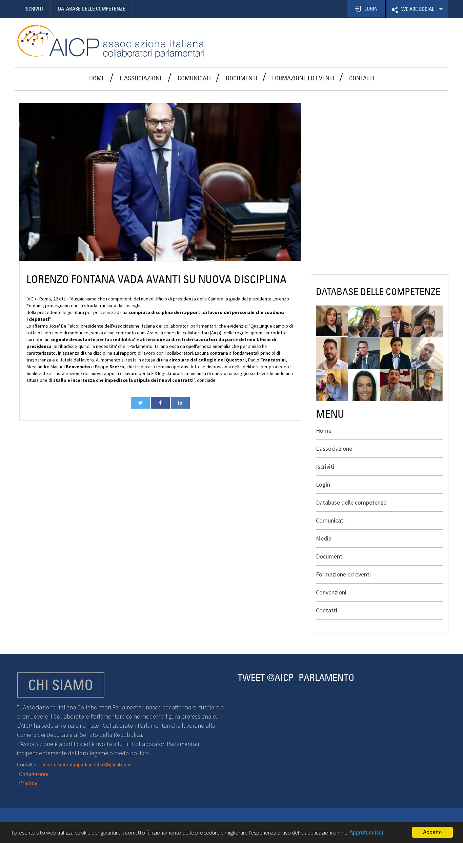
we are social (417, 12)
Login (323, 484)
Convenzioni (331, 592)
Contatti (361, 78)
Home (97, 78)
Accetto (432, 832)
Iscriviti (33, 8)
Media (323, 538)
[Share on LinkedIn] (180, 403)
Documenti (241, 78)
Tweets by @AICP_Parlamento (267, 704)
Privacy (28, 783)
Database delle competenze (351, 502)
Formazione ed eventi (343, 574)
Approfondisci (366, 832)
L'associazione (141, 78)
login (371, 8)
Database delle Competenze (91, 8)
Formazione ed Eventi (303, 78)
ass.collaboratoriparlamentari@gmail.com (86, 764)
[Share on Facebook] (160, 403)
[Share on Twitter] (140, 403)
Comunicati (194, 78)
